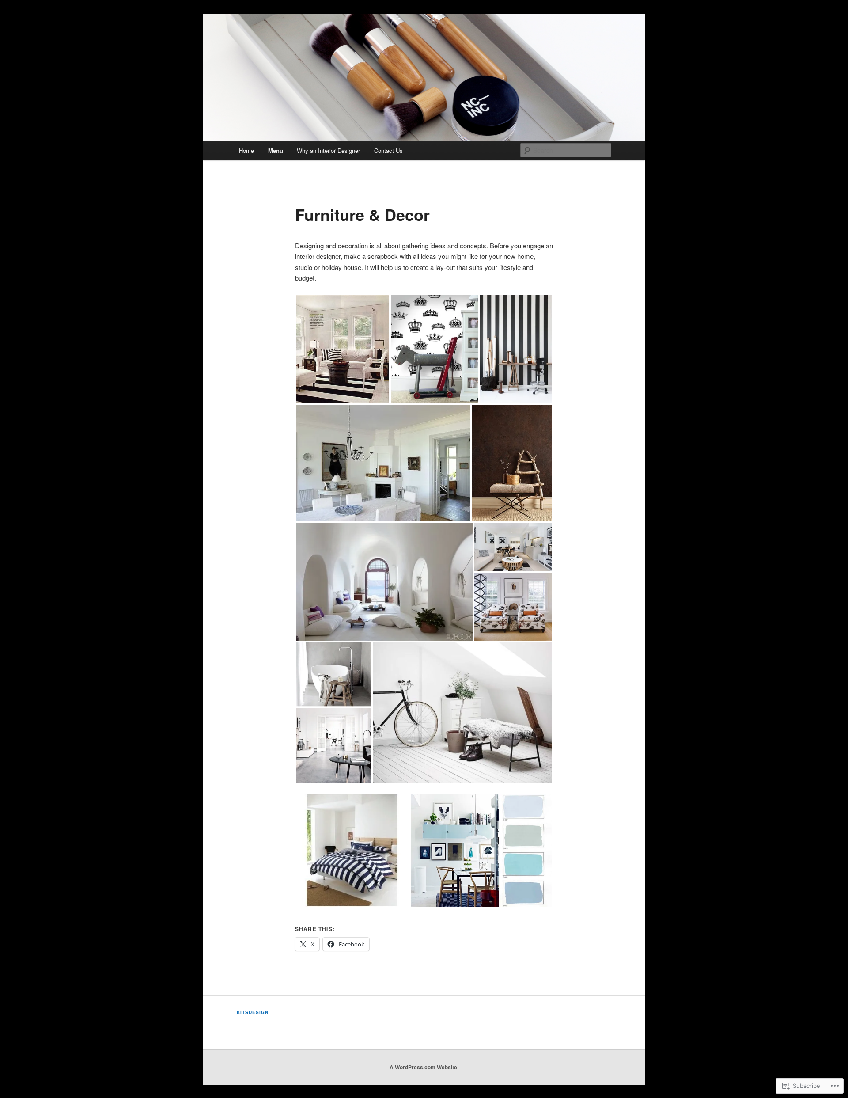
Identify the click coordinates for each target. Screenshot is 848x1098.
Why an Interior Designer (328, 150)
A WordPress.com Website (423, 1067)
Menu (275, 150)
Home (246, 150)
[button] (342, 349)
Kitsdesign (253, 1012)
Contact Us (388, 150)
